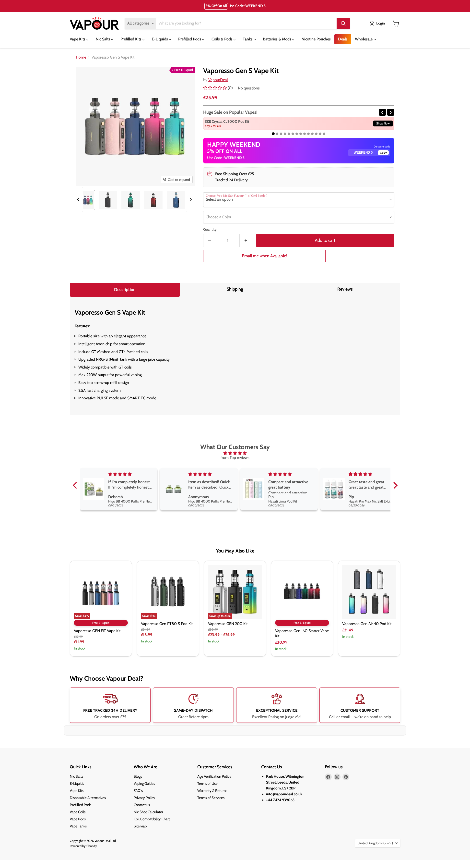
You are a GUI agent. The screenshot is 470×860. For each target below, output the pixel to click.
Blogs (138, 776)
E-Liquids (160, 39)
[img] (235, 453)
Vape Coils (77, 812)
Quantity (210, 229)
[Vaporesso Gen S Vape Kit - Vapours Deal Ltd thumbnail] (85, 200)
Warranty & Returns (212, 790)
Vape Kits (78, 39)
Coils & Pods (223, 39)
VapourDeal (218, 79)
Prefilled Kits (131, 39)
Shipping (235, 289)
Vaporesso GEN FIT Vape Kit (97, 630)
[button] (215, 88)
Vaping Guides (144, 783)
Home (81, 57)
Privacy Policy (144, 798)
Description (125, 289)
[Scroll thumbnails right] (190, 199)
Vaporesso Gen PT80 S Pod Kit (167, 623)
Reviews (345, 289)
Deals (343, 39)
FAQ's (138, 790)
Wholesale (364, 39)
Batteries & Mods (277, 39)
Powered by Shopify (83, 846)
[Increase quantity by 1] (246, 240)
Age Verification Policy (214, 776)
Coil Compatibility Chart (152, 819)
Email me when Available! (264, 255)
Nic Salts (103, 39)
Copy (383, 152)
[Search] (343, 23)
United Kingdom (375, 843)
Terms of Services (210, 798)
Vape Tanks (78, 826)
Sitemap (140, 826)
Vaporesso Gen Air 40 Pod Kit (366, 623)
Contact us (142, 805)
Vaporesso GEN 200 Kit (227, 623)
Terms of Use (207, 783)
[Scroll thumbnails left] (79, 199)
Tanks (248, 39)
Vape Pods (78, 819)
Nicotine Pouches (316, 39)
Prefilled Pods (190, 39)
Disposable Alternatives (88, 798)
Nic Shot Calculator (148, 812)
